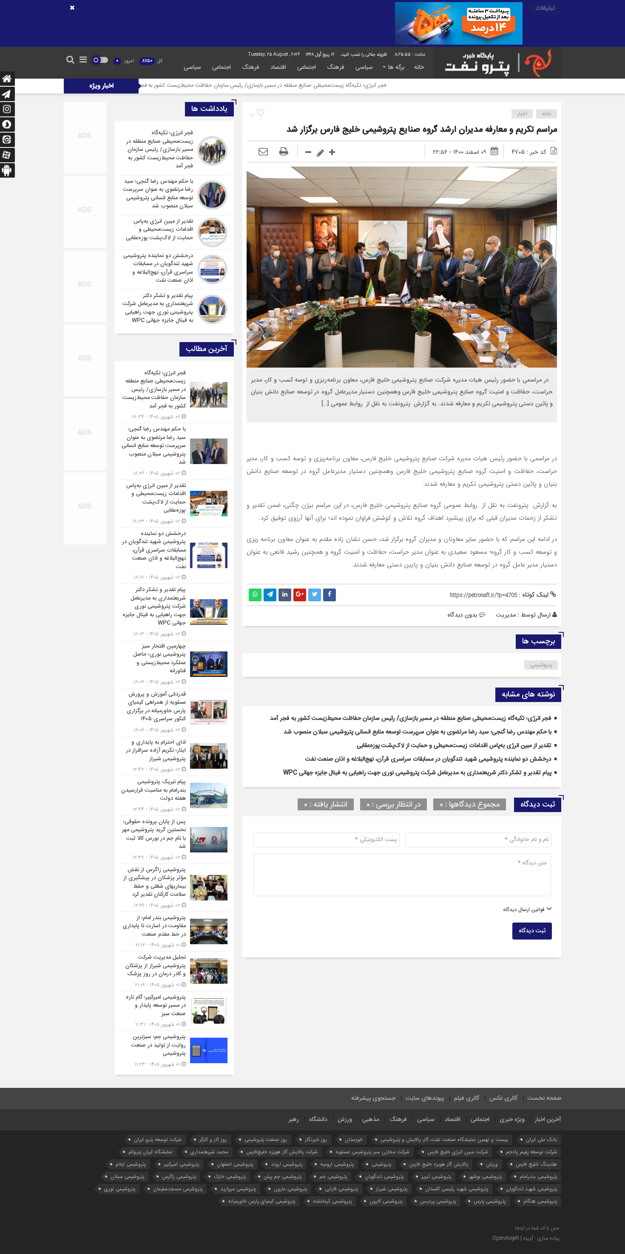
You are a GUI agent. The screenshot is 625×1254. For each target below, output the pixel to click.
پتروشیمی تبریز (436, 1176)
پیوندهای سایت (425, 1098)
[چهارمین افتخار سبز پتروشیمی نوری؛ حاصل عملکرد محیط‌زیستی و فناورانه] (174, 664)
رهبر (294, 1120)
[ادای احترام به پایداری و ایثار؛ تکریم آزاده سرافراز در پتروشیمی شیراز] (174, 756)
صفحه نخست (544, 1098)
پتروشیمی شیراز (391, 1189)
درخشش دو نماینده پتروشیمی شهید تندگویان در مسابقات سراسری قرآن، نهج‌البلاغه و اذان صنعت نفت (428, 759)
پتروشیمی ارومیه (337, 1164)
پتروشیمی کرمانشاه (332, 1201)
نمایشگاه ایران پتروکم (150, 1152)
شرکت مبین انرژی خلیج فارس (457, 1152)
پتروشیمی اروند (286, 1164)
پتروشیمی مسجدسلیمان (177, 1189)
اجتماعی (306, 67)
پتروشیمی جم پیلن (282, 1176)
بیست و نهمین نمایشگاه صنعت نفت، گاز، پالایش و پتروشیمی (444, 1139)
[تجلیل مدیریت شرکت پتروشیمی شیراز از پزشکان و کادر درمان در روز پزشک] (174, 971)
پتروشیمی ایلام (131, 1164)
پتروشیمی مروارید (238, 1189)
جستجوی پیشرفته (373, 1098)
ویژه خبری (512, 1120)
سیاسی (364, 67)
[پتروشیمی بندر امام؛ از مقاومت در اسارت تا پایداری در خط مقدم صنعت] (174, 931)
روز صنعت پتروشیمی (265, 1139)
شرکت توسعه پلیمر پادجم (531, 1152)
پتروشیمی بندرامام (538, 1176)
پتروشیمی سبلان (127, 1176)
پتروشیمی (541, 665)
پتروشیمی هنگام (540, 1201)
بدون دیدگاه (462, 615)
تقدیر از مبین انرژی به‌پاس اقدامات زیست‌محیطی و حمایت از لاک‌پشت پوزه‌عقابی (454, 746)
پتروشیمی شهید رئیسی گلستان (456, 1189)
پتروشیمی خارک (230, 1176)
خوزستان (354, 1139)
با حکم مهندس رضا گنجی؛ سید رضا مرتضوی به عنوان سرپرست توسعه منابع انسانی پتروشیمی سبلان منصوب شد (417, 732)
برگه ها (396, 67)
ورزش (345, 1120)
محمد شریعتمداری (209, 1152)
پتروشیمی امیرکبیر (181, 1164)
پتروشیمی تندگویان (384, 1176)
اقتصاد (278, 67)
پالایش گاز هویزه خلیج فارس (438, 1164)
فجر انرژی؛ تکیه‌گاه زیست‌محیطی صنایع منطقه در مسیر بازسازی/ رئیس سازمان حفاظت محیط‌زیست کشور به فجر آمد (321, 85)
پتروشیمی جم (333, 1176)
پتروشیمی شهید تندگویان (531, 1189)
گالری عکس (503, 1098)
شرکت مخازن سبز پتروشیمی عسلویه (372, 1152)
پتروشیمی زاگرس (179, 1176)
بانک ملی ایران (541, 1139)
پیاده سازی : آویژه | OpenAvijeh (525, 1238)
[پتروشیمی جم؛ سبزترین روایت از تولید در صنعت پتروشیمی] (174, 1049)
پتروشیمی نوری (119, 1189)
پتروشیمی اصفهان (235, 1164)
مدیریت (506, 615)
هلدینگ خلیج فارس (536, 1164)
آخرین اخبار (548, 1120)
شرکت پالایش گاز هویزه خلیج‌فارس (282, 1152)
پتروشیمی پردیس (438, 1201)
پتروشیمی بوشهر (485, 1176)
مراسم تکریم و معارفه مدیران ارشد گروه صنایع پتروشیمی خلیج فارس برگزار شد (422, 130)
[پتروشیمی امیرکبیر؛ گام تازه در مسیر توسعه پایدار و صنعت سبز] (174, 1011)
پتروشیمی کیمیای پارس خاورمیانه (261, 1201)
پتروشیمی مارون (290, 1189)
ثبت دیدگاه (532, 931)
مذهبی (370, 1120)
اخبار (522, 114)
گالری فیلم (466, 1098)
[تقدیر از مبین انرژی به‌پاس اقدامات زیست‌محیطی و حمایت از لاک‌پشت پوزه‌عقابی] (174, 232)
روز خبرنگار (316, 1139)
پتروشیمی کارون (385, 1201)
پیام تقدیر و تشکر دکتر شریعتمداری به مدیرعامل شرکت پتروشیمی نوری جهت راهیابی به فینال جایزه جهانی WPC (417, 773)
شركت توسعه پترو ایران (158, 1139)
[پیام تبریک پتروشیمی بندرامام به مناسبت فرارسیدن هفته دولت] (174, 795)
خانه (419, 67)
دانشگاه (318, 1120)
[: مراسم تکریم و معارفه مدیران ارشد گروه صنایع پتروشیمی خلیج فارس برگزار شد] (263, 152)
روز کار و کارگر (213, 1139)
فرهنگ (335, 67)
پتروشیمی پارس (490, 1201)
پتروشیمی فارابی (341, 1189)
